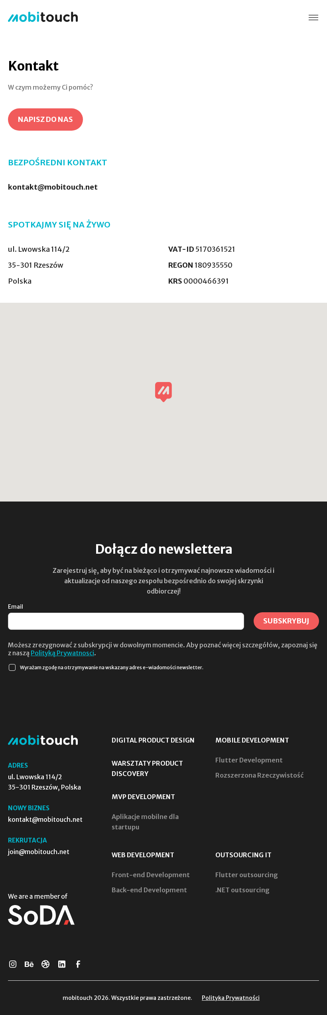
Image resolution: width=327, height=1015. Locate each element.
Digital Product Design (153, 740)
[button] (313, 18)
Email (15, 606)
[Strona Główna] (43, 17)
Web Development (143, 855)
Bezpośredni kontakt (57, 162)
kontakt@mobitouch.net (53, 187)
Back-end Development (149, 890)
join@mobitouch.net (38, 852)
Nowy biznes (28, 808)
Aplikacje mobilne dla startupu (145, 822)
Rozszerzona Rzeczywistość (259, 775)
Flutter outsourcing (246, 875)
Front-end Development (151, 875)
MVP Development (143, 797)
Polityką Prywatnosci (62, 653)
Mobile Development (252, 740)
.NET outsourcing (242, 890)
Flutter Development (249, 760)
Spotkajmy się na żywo (59, 224)
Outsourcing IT (243, 855)
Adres (18, 765)
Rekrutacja (27, 840)
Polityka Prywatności (231, 997)
